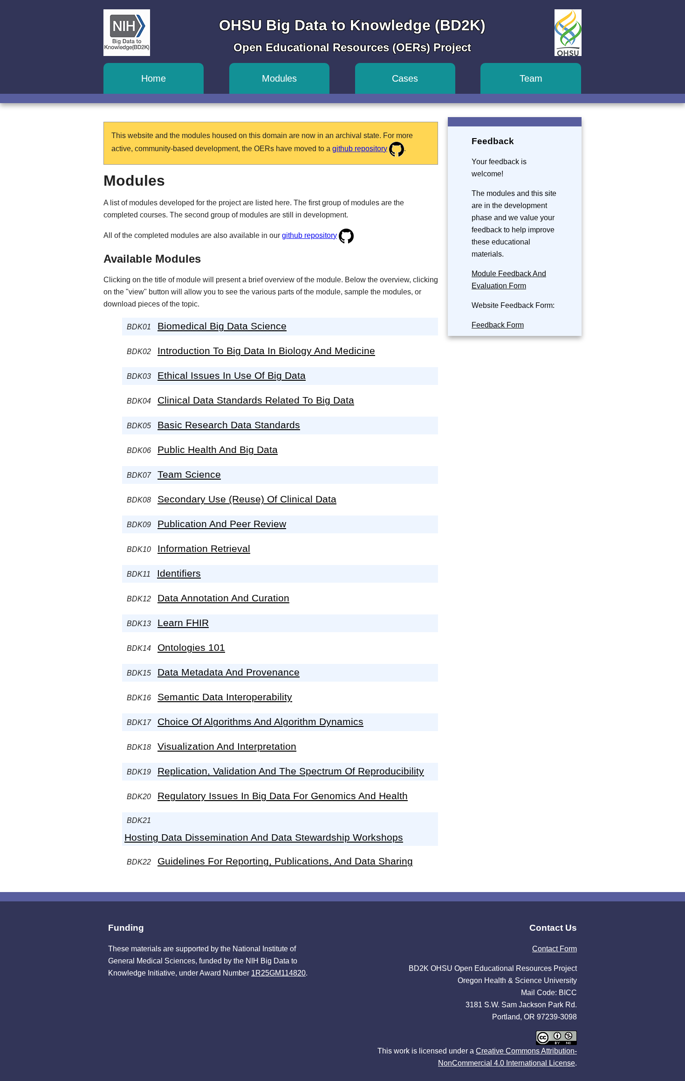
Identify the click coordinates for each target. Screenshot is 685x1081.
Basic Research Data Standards (229, 424)
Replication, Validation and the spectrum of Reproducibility (291, 771)
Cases (405, 78)
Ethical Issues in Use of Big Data (232, 375)
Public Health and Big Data (218, 449)
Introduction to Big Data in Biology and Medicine (266, 350)
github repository (359, 149)
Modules (279, 78)
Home (153, 78)
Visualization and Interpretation (227, 746)
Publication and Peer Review (222, 523)
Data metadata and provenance (229, 672)
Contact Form (554, 949)
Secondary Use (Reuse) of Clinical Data (247, 499)
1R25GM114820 (278, 973)
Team (531, 78)
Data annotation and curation (223, 598)
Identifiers (179, 573)
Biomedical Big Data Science (222, 326)
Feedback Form (498, 325)
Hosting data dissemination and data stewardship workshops (263, 837)
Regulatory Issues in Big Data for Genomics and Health (283, 795)
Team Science (189, 474)
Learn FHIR (183, 622)
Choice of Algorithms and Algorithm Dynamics (260, 721)
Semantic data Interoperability (225, 696)
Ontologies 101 (191, 647)
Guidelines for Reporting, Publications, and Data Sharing (285, 861)
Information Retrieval (204, 548)
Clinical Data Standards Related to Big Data (256, 400)
